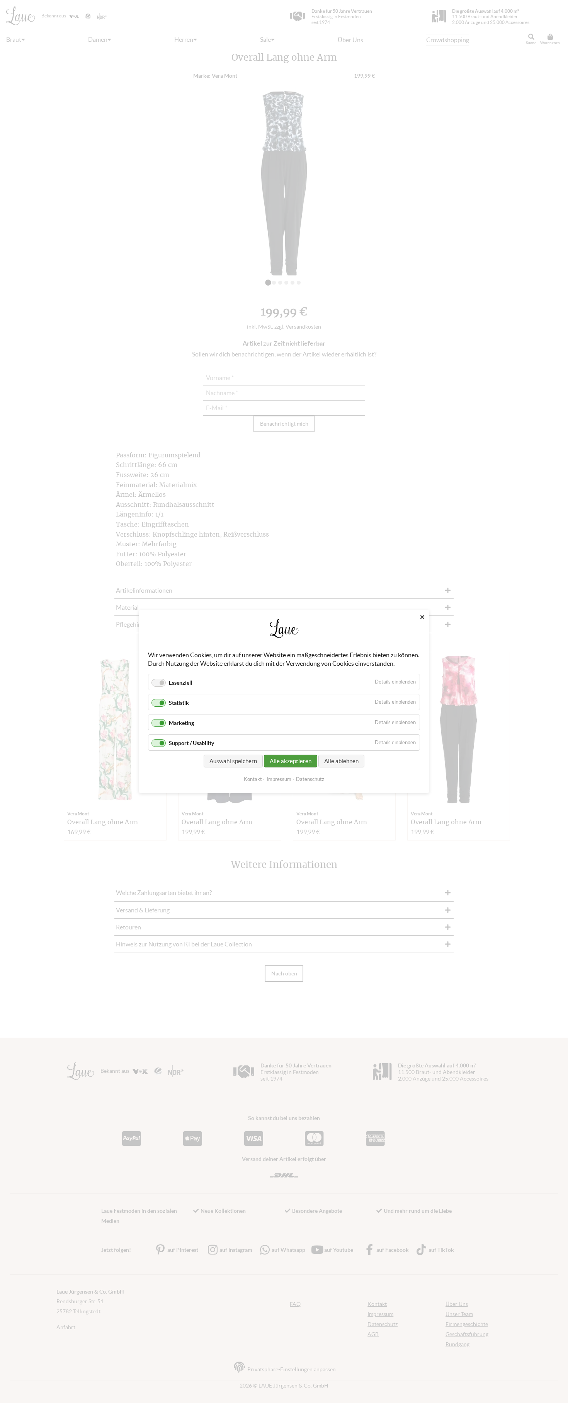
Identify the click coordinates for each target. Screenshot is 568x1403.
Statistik (179, 703)
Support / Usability (191, 743)
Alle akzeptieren (290, 761)
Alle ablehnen (341, 761)
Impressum (279, 779)
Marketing (181, 723)
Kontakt (253, 779)
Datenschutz (310, 779)
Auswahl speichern (233, 761)
